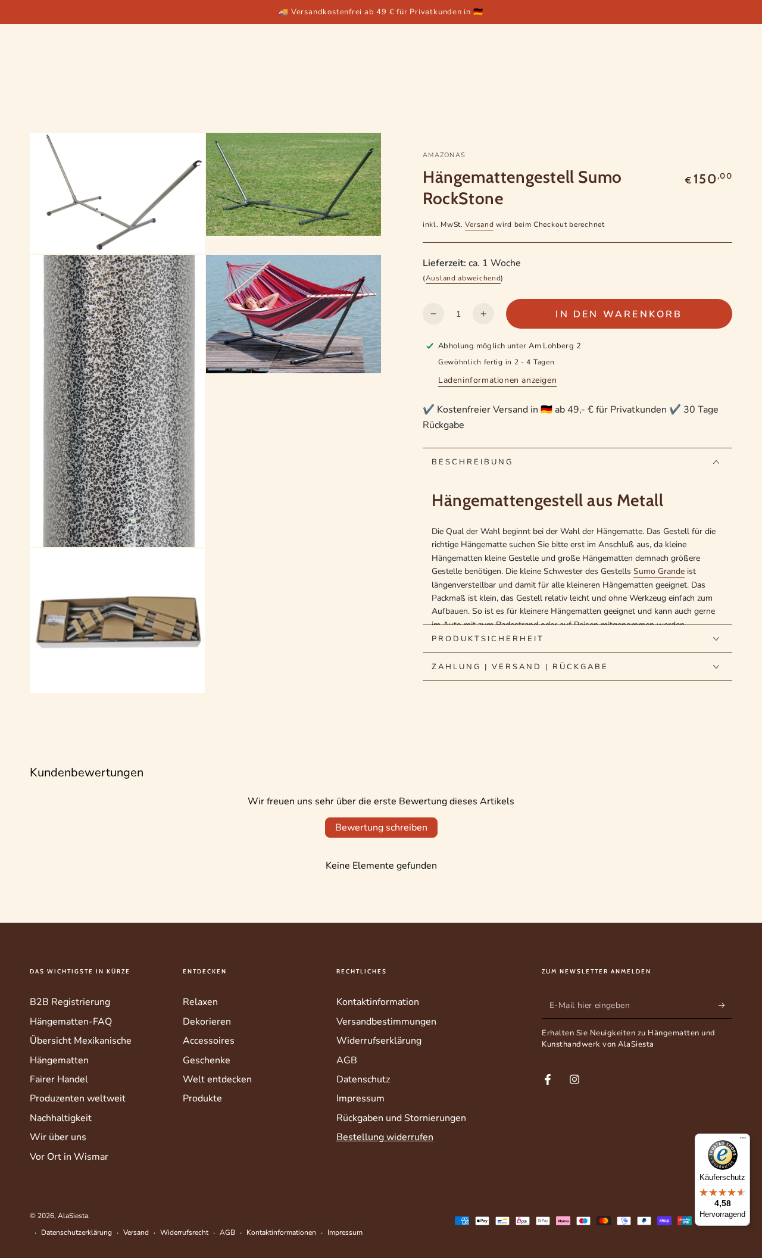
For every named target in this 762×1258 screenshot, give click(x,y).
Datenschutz (363, 1079)
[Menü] (743, 1141)
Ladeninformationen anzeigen (497, 380)
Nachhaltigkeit (61, 1118)
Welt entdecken (217, 1079)
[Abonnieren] (725, 1005)
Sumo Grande (659, 571)
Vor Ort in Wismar (69, 1156)
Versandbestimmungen (386, 1021)
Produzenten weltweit (78, 1098)
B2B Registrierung (70, 1002)
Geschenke (206, 1060)
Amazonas (444, 155)
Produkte (202, 1098)
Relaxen (200, 1002)
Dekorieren (207, 1021)
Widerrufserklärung (378, 1040)
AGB (346, 1060)
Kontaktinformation (377, 1002)
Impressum (360, 1098)
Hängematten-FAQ (71, 1021)
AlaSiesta (73, 1215)
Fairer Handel (59, 1079)
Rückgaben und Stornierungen (401, 1118)
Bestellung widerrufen (384, 1137)
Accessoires (209, 1040)
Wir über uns (58, 1137)
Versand (479, 224)
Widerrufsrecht (184, 1232)
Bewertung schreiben (381, 827)
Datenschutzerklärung (76, 1232)
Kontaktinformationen (281, 1232)
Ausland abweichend (463, 278)
